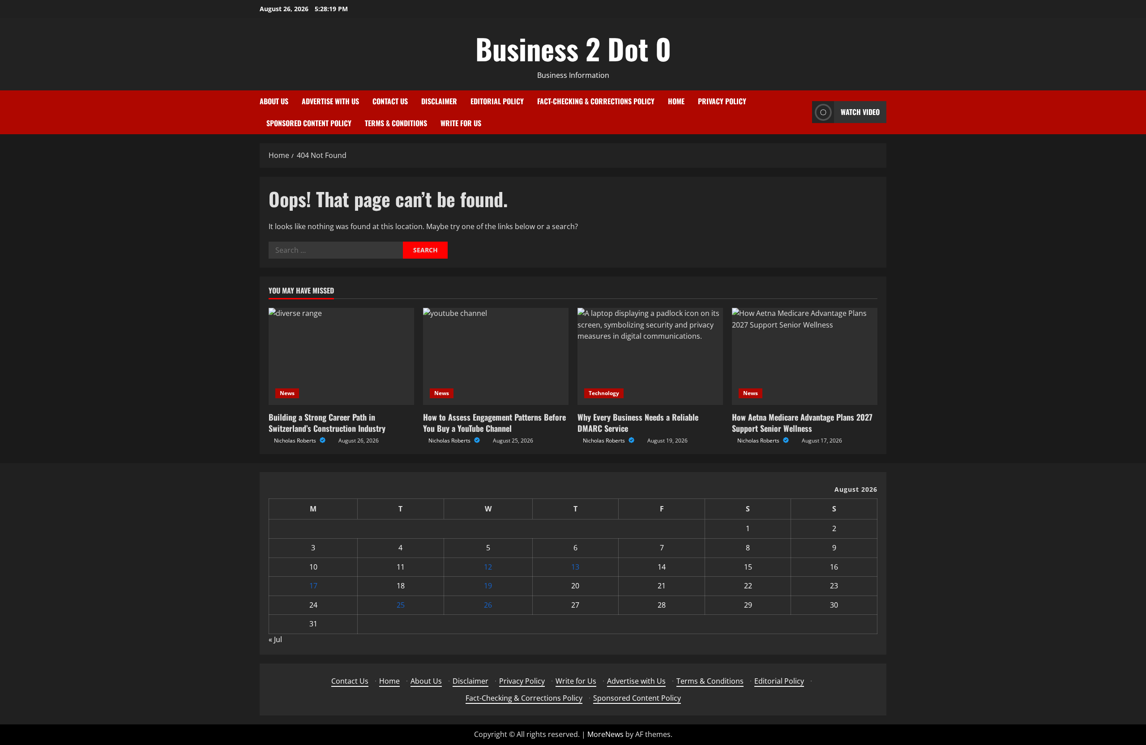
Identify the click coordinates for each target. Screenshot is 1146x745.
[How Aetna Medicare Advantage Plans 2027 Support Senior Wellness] (804, 356)
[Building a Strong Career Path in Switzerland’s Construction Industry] (341, 356)
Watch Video (860, 111)
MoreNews (605, 734)
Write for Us (460, 123)
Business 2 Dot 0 (573, 48)
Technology (604, 393)
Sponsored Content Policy (308, 123)
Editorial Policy (497, 101)
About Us (274, 101)
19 (488, 586)
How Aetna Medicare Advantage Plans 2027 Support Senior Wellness (802, 422)
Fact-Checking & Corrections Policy (595, 101)
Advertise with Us (330, 101)
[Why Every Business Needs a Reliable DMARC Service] (650, 356)
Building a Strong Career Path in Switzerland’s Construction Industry (327, 422)
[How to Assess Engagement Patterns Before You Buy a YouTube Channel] (496, 356)
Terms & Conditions (396, 123)
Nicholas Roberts (295, 440)
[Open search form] (802, 112)
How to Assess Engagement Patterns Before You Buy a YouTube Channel (494, 422)
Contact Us (390, 101)
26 (488, 605)
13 (575, 567)
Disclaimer (439, 101)
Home (676, 101)
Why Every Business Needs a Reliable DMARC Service (637, 422)
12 (488, 567)
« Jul (275, 639)
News (287, 393)
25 (401, 605)
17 (313, 586)
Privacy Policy (722, 101)
